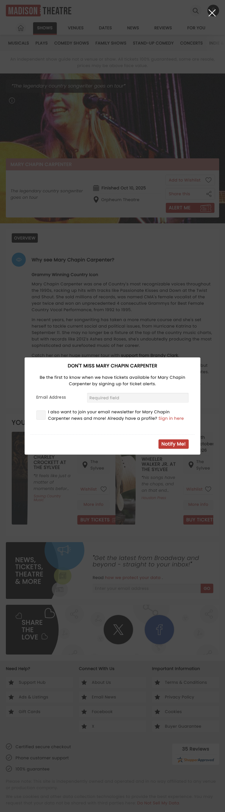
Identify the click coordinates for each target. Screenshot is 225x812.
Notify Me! (173, 444)
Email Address (51, 397)
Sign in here (171, 418)
